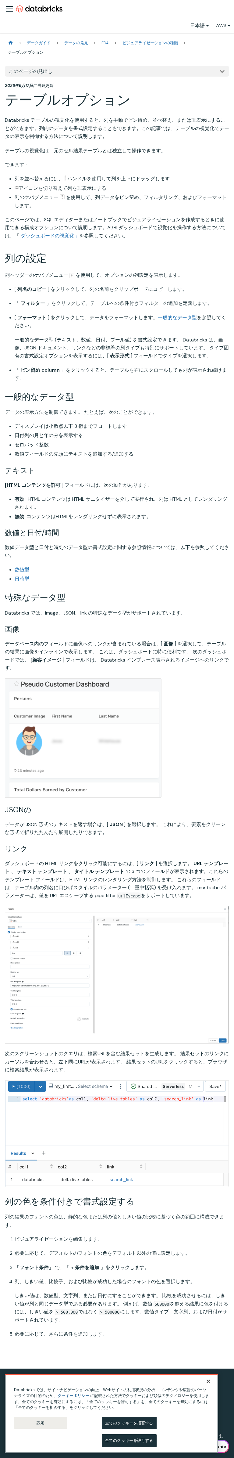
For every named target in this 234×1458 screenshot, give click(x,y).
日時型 (22, 579)
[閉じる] (208, 1381)
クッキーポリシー (73, 1395)
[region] (111, 1413)
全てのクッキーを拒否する (129, 1423)
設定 (40, 1422)
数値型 (22, 569)
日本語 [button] (197, 25)
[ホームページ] (10, 43)
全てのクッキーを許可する (129, 1440)
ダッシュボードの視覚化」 (50, 236)
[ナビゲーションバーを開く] (9, 8)
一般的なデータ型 (177, 317)
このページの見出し (31, 71)
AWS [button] (221, 25)
